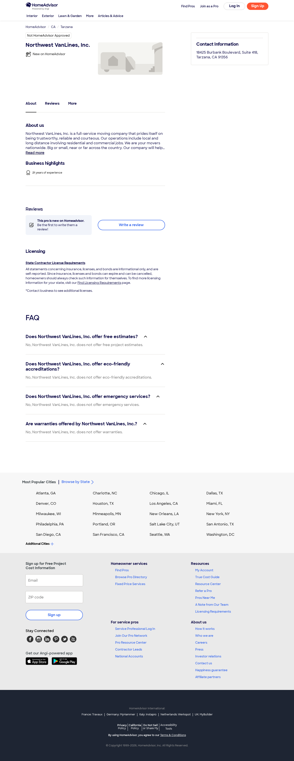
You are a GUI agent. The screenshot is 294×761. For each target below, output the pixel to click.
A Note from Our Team (211, 605)
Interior (32, 16)
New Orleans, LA (164, 514)
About (31, 103)
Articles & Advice (110, 16)
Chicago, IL (159, 493)
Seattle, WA (160, 534)
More (90, 16)
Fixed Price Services (130, 584)
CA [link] (53, 27)
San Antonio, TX (220, 524)
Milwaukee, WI (48, 514)
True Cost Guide (207, 577)
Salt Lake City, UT (165, 524)
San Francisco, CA (108, 534)
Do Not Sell (150, 727)
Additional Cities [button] (38, 544)
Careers (201, 643)
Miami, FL (214, 503)
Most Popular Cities (39, 482)
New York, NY (218, 514)
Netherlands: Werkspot (176, 714)
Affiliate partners (208, 677)
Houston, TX (103, 503)
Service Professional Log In (135, 629)
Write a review (131, 225)
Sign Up (257, 6)
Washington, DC (220, 534)
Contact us (203, 663)
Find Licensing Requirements (99, 283)
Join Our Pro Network (131, 636)
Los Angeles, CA (164, 503)
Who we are (204, 636)
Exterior (48, 16)
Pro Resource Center (131, 643)
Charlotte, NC (105, 493)
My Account (204, 570)
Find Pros (122, 570)
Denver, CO (46, 503)
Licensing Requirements (213, 611)
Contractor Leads (128, 649)
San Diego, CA (48, 534)
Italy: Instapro (147, 714)
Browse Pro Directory (131, 577)
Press (199, 649)
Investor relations (208, 656)
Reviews (52, 103)
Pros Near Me (205, 598)
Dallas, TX (214, 493)
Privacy (122, 727)
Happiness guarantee (211, 670)
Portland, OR (104, 524)
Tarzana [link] (66, 27)
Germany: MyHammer (121, 714)
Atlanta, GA (46, 493)
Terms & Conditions (173, 735)
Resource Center (208, 584)
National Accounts (129, 656)
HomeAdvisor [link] (36, 27)
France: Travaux (92, 714)
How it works (205, 629)
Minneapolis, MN (107, 514)
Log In (234, 6)
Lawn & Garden (70, 16)
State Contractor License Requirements (55, 263)
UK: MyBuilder (204, 714)
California (135, 727)
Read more (35, 153)
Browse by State (76, 482)
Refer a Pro (203, 591)
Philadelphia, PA (50, 524)
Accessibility (168, 727)
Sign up (54, 615)
